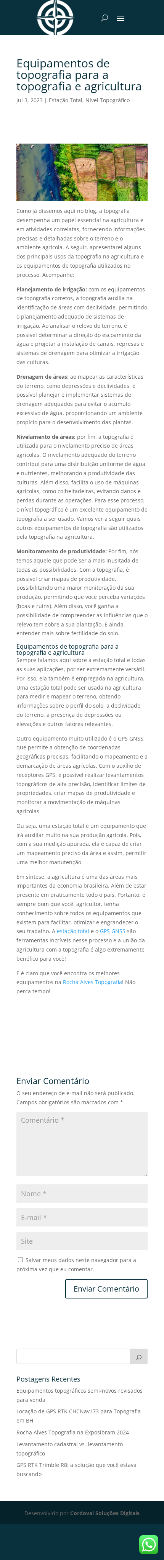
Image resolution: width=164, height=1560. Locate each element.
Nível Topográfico (107, 100)
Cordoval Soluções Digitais (105, 1513)
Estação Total (65, 100)
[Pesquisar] (139, 1356)
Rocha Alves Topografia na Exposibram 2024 (72, 1432)
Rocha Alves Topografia (92, 982)
